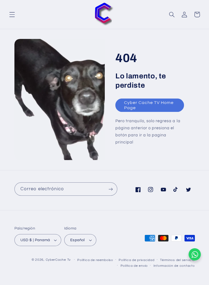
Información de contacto (174, 265)
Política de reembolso (95, 260)
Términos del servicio (177, 260)
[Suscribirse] (110, 189)
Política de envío (134, 265)
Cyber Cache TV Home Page (149, 105)
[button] (12, 14)
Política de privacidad (136, 260)
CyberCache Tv (58, 259)
